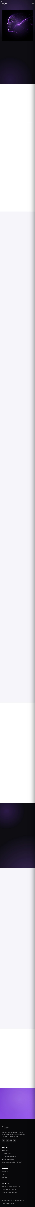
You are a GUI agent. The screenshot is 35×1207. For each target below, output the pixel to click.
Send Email (26, 1114)
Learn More (8, 206)
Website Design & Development (11, 1162)
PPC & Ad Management (9, 1156)
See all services (17, 697)
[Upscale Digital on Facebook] (3, 1140)
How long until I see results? (14, 1055)
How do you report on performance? (12, 1072)
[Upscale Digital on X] (14, 1140)
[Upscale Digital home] (3, 3)
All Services (5, 1150)
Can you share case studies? (14, 1081)
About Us (5, 1171)
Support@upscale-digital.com (11, 1186)
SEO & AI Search (7, 1153)
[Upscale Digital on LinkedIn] (11, 1140)
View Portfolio (24, 77)
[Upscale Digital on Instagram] (7, 1140)
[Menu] (33, 3)
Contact (4, 1177)
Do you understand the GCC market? (14, 1063)
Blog (3, 1174)
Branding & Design (8, 1159)
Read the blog (9, 891)
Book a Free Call (9, 834)
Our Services (8, 77)
